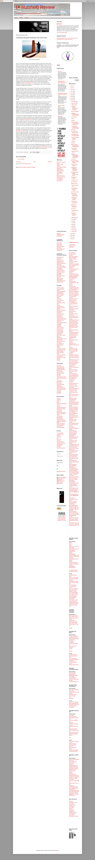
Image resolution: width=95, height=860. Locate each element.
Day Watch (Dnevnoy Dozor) (73, 214)
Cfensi (58, 297)
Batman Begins (72, 674)
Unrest (72, 118)
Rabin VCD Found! (73, 590)
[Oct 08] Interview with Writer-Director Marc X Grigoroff (73, 417)
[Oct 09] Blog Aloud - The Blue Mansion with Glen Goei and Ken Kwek (74, 446)
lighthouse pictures (60, 246)
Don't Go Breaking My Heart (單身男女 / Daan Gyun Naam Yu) (73, 788)
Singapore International (61, 421)
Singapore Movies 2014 (61, 38)
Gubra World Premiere (73, 581)
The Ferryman (74, 117)
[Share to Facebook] (37, 152)
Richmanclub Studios (61, 280)
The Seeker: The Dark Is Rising (74, 132)
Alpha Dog (73, 204)
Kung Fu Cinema (60, 331)
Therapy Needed (60, 441)
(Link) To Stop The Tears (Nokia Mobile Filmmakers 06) (74, 550)
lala (57, 438)
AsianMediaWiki (60, 292)
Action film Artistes (60, 366)
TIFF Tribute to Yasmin (73, 600)
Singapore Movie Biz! (61, 348)
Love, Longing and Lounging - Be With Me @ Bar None (73, 660)
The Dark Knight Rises (73, 681)
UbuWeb (58, 360)
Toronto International (61, 419)
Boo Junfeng (59, 370)
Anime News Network (61, 291)
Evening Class (60, 311)
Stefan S (60, 23)
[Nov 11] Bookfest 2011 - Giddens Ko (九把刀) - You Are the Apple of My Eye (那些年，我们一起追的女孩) (74, 508)
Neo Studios (59, 273)
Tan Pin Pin (59, 390)
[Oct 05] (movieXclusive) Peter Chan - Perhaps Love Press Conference (74, 292)
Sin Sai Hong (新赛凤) (73, 720)
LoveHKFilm (59, 333)
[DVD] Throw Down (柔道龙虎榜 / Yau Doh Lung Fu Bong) (73, 769)
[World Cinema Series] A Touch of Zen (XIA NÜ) (75, 145)
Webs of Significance (61, 448)
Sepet (70, 544)
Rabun (70, 542)
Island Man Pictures (61, 265)
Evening (73, 142)
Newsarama (71, 809)
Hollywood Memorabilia (61, 318)
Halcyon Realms (72, 805)
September (73, 217)
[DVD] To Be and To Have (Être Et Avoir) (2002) (75, 123)
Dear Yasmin (71, 598)
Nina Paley (59, 383)
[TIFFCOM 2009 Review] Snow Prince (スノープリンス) (62, 82)
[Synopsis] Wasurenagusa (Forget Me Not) (73, 559)
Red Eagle (71, 698)
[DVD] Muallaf (72, 566)
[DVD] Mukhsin (72, 554)
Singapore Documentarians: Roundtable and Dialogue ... (75, 156)
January (73, 231)
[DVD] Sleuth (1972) (73, 178)
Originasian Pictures (61, 275)
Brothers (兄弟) (74, 183)
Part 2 (76, 395)
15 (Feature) (71, 715)
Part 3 (70, 397)
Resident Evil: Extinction (74, 206)
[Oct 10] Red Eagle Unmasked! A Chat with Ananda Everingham (73, 469)
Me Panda (73, 208)
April (72, 226)
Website (70, 628)
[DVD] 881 (71, 722)
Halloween (73, 141)
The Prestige (71, 676)
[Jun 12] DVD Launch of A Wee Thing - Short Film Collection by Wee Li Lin (74, 524)
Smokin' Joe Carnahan (61, 389)
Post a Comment (21, 159)
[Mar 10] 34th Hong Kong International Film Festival (73, 458)
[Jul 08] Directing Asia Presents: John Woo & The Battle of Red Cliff (73, 408)
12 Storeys (71, 641)
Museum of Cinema (61, 341)
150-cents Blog (60, 433)
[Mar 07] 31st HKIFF (73, 369)
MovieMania (59, 236)
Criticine (58, 305)
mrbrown (71, 808)
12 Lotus (71, 725)
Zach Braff (59, 393)
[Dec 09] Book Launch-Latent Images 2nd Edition (73, 452)
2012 (71, 38)
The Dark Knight (72, 677)
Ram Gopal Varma (60, 384)
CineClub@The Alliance (61, 167)
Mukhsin (71, 552)
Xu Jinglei (59, 391)
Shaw (58, 174)
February (73, 229)
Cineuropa (59, 301)
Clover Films (59, 242)
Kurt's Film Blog (60, 332)
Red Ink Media (60, 279)
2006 (66, 39)
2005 (71, 235)
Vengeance (71, 785)
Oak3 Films (59, 274)
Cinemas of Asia (60, 300)
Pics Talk (58, 277)
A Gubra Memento (72, 585)
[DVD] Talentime (72, 567)
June (72, 222)
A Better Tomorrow (60, 287)
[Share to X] (36, 152)
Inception (71, 680)
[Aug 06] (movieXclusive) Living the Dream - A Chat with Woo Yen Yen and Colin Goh (74, 356)
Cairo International (60, 427)
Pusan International (61, 423)
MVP (58, 249)
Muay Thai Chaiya (75, 191)
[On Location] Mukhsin (73, 588)
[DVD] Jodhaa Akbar (73, 621)
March (72, 227)
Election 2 (71, 773)
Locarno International (61, 413)
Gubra (70, 545)
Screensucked (60, 345)
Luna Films (59, 247)
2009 (58, 39)
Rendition (73, 129)
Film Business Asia (60, 314)
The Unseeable (72, 695)
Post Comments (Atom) (26, 163)
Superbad (73, 159)
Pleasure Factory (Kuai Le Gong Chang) (74, 161)
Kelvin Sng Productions (61, 267)
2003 (71, 238)
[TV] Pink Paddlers (75, 111)
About (21, 17)
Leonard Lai (59, 380)
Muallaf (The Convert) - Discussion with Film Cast (62, 94)
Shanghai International (61, 407)
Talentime (71, 565)
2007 (63, 39)
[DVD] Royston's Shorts (73, 717)
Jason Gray (59, 326)
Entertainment (62, 249)
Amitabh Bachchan (60, 368)
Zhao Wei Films (60, 282)
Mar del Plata (59, 426)
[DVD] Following (72, 672)
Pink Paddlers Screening (74, 149)
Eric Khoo (59, 374)
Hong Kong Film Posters (62, 322)
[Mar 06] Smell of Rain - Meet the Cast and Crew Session (74, 317)
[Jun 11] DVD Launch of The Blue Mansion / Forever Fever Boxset (74, 484)
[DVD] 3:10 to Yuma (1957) (74, 202)
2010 (76, 38)
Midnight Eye (59, 337)
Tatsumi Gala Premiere (73, 664)
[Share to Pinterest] (38, 152)
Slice (70, 697)
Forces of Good (60, 315)
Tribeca (58, 406)
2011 (74, 38)
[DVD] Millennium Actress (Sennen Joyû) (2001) (74, 174)
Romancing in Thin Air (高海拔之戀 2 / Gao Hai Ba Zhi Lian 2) (74, 794)
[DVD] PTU (71, 764)
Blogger (56, 850)
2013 (68, 38)
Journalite (59, 436)
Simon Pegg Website (61, 388)
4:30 (70, 718)
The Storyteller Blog (73, 570)
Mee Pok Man (72, 639)
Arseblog (71, 801)
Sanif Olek (59, 385)
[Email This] (33, 152)
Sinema (58, 347)
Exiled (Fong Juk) (72, 774)
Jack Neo (59, 375)
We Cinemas (59, 180)
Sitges (58, 422)
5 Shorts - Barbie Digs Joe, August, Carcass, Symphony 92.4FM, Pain (74, 637)
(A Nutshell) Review (35, 7)
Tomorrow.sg (71, 814)
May (72, 224)
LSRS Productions (73, 242)
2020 (71, 86)
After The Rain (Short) (73, 724)
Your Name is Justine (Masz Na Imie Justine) (75, 127)
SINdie (58, 346)
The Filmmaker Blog (73, 571)
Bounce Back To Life (73, 802)
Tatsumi (70, 648)
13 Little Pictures (60, 257)
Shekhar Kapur (60, 386)
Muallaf (70, 561)
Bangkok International (61, 412)
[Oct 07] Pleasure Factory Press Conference (72, 380)
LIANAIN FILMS (60, 269)
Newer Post (18, 161)
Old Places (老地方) (73, 728)
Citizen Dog (71, 690)
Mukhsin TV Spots (72, 591)
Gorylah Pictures (60, 262)
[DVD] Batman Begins (73, 675)
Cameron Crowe (60, 371)
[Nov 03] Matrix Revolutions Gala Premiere (72, 254)
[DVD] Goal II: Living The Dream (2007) (74, 194)
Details (58, 47)
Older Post (50, 161)
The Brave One (74, 180)
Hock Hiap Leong (72, 716)
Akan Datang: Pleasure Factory (74, 198)
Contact (26, 17)
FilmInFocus (59, 312)
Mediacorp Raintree (61, 270)
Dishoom (58, 308)
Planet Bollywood (60, 343)
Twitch (58, 353)
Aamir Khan (59, 365)
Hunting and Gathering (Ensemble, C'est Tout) (74, 169)
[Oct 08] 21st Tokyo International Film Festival (73, 421)
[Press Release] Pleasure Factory (74, 189)
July (72, 221)
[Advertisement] (61, 206)
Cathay (58, 165)
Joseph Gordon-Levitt (61, 376)
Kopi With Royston (73, 743)
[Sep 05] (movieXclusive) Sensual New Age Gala (73, 286)
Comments (60, 456)
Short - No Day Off (72, 646)
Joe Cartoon (71, 807)
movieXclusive (60, 340)
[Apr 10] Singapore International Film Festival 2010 (73, 465)
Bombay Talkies (60, 164)
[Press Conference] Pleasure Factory (75, 138)
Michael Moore (60, 381)
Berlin (58, 401)
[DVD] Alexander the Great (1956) (75, 135)
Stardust (73, 120)
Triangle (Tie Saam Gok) (74, 776)
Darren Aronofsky (60, 373)
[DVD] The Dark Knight (73, 679)
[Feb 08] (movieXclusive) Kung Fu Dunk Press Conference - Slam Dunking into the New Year (74, 391)
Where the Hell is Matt (73, 816)
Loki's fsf (58, 440)
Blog (70, 737)
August (73, 219)
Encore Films (59, 244)
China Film (59, 299)
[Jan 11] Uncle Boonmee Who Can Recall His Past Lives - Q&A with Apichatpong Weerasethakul (74, 479)
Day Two (71, 425)
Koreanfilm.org (60, 330)
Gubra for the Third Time (74, 546)
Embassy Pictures (60, 261)
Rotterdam (59, 400)
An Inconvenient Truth (28, 82)
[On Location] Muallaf (73, 592)
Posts (59, 454)
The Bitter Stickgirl (72, 812)
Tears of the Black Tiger (74, 689)
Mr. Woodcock (74, 181)
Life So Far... (59, 439)
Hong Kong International (62, 403)
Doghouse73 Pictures (61, 310)
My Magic (71, 647)
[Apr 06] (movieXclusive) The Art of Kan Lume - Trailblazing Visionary (74, 321)
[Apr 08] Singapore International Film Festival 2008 (73, 400)
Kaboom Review (60, 328)
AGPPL (58, 290)
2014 (71, 87)
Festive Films (59, 245)
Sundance (59, 398)
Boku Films (59, 258)
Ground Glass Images (61, 263)
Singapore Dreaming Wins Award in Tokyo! (75, 114)
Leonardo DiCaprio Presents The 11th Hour (74, 108)
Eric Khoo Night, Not (73, 654)
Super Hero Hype (60, 352)
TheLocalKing (72, 813)
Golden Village (60, 169)
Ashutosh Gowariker (61, 369)
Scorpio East (59, 250)
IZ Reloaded (71, 806)
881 (70, 721)
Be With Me (71, 642)
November (73, 103)
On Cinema (59, 342)
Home (16, 17)
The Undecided (72, 244)
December (73, 101)
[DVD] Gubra (71, 547)
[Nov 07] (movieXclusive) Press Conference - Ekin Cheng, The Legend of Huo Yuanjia (73, 385)
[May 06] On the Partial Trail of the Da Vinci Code (73, 327)
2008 (61, 39)
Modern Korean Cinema (61, 338)
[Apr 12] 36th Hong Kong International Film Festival (74, 515)
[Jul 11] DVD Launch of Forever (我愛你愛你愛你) (73, 495)
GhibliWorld (59, 316)
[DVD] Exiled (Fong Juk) (74, 775)
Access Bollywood (60, 289)
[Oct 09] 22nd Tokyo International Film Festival (73, 442)
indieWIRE (59, 325)
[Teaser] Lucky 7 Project (74, 165)
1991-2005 (70, 39)
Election (70, 771)
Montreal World (60, 418)
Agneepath (60, 116)
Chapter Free (59, 259)
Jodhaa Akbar (72, 620)
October (73, 104)
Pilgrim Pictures (60, 278)
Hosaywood (59, 323)
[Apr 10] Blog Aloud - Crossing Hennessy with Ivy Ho (74, 462)
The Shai (58, 446)
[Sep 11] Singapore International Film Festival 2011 (73, 503)
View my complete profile (62, 32)
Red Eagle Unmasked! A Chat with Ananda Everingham (74, 706)
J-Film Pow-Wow (60, 327)
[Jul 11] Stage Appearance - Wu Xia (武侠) (73, 499)
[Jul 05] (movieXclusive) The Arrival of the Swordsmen (74, 270)
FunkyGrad (71, 803)
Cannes (58, 405)
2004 (71, 237)
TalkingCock (71, 811)
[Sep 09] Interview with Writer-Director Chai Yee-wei (73, 438)
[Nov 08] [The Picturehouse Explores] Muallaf (73, 428)
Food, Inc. (60, 71)
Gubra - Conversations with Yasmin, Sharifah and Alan (73, 579)
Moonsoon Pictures (61, 272)
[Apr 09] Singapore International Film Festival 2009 (73, 434)
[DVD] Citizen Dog (72, 694)
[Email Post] (31, 152)
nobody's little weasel (61, 443)
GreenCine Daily (60, 317)
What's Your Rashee (73, 623)
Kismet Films (59, 268)
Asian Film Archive (60, 294)
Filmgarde (59, 168)
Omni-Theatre (59, 173)
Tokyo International (60, 424)
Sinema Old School (61, 175)
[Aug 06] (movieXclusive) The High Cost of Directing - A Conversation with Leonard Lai (73, 350)
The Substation (60, 179)
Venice (58, 415)
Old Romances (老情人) (74, 732)
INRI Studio (59, 264)
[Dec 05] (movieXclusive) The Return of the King (73, 299)
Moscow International (61, 408)
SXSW (58, 402)
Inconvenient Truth (28, 119)
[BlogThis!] (34, 152)
